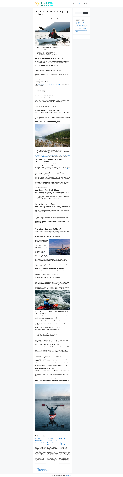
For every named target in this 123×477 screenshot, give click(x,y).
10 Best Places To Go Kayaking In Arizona (52, 442)
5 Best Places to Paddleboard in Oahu (42, 469)
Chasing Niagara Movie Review (81, 25)
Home (69, 3)
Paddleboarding (74, 3)
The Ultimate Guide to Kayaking (81, 28)
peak (35, 179)
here (44, 252)
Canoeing (85, 3)
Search (76, 10)
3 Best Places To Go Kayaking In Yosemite (42, 470)
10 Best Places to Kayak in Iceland (62, 442)
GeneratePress (68, 475)
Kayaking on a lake (38, 147)
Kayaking (80, 3)
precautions (65, 67)
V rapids (61, 279)
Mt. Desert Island (43, 262)
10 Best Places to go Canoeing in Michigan (39, 442)
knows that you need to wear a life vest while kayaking (49, 84)
